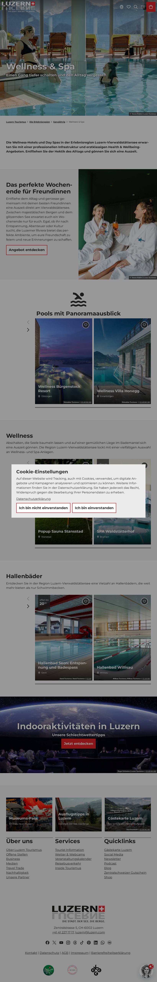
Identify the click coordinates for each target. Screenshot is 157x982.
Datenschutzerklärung (33, 499)
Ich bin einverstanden (94, 508)
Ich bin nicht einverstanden (43, 508)
